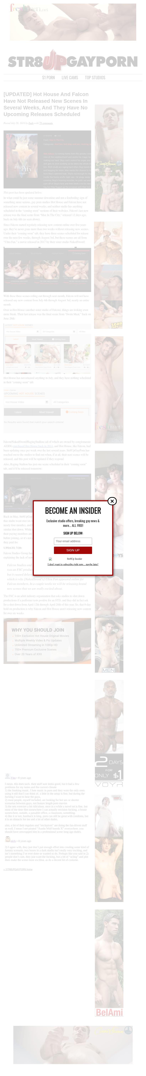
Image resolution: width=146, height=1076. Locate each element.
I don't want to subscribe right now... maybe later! (73, 564)
